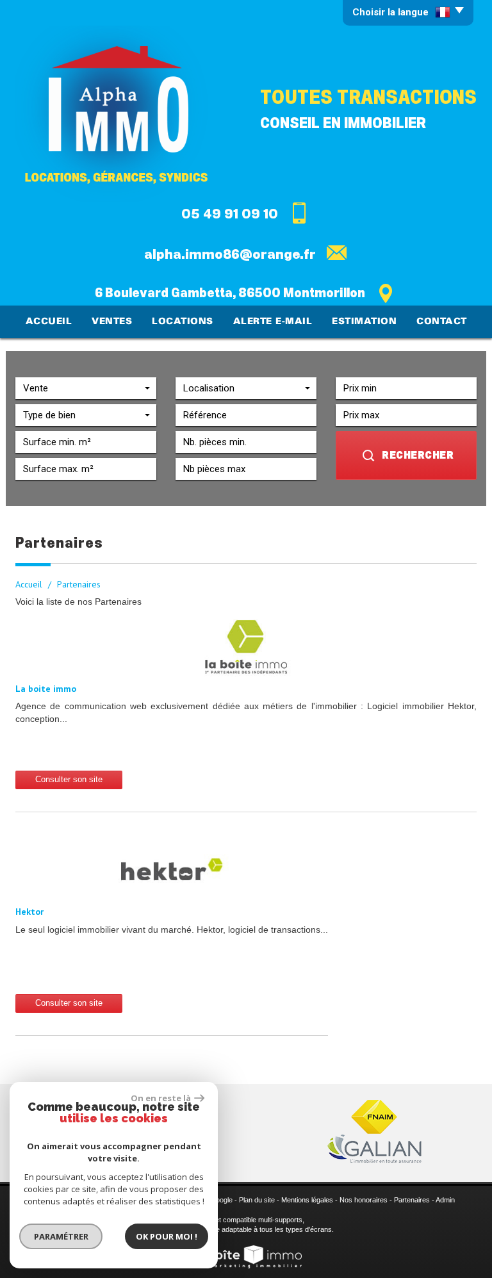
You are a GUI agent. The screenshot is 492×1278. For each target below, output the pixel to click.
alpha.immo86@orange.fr (230, 254)
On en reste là (161, 1098)
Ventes (112, 321)
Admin (445, 1200)
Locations (182, 321)
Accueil (49, 321)
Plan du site (257, 1200)
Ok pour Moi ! (166, 1236)
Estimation (364, 321)
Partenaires (412, 1200)
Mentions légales (307, 1200)
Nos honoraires (364, 1200)
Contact (441, 321)
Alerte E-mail (273, 321)
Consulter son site (68, 779)
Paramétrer (61, 1236)
